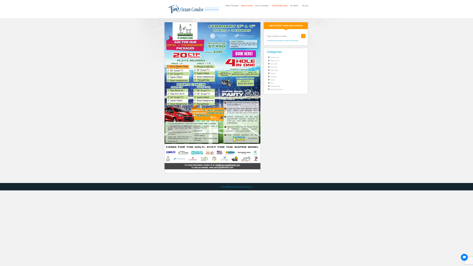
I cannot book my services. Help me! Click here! (282, 40)
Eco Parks (273, 64)
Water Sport (274, 70)
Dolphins (273, 76)
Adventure (273, 67)
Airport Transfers (232, 5)
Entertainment (275, 86)
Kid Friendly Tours (280, 5)
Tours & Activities (261, 5)
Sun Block (294, 5)
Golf (271, 83)
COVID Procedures (211, 9)
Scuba (272, 80)
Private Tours (274, 57)
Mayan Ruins (274, 60)
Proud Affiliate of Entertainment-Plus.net (236, 186)
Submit (303, 36)
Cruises (273, 73)
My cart (305, 5)
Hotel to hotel (247, 5)
